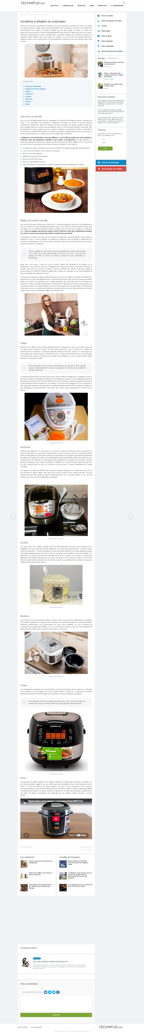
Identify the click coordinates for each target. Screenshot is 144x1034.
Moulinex (29, 99)
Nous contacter (23, 1027)
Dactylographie (27, 847)
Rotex (28, 104)
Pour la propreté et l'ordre (112, 21)
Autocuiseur (107, 66)
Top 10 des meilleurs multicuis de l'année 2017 (50, 962)
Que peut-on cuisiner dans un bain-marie (113, 85)
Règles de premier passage (35, 89)
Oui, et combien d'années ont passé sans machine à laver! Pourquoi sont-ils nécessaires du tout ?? (111, 111)
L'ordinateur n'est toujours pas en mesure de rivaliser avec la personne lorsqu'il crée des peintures (80, 875)
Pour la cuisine (34, 15)
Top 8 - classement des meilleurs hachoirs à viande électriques (113, 75)
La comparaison (117, 5)
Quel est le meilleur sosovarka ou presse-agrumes (40, 873)
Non (104, 142)
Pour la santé (107, 36)
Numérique (106, 31)
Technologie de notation (112, 169)
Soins (91, 5)
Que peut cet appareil (33, 86)
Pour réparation (108, 46)
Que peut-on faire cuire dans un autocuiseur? (114, 63)
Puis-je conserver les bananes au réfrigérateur (40, 862)
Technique (23, 15)
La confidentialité (36, 1027)
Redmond (29, 94)
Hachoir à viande (109, 79)
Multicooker (46, 15)
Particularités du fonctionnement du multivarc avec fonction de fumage (40, 886)
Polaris (28, 102)
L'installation (67, 5)
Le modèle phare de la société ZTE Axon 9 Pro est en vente (80, 885)
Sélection (54, 5)
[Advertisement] (48, 920)
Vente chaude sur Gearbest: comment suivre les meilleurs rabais (78, 862)
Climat (104, 26)
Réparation (102, 5)
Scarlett (28, 96)
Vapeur (106, 88)
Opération (81, 5)
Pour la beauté (107, 41)
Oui (104, 139)
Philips (28, 91)
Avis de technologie (110, 162)
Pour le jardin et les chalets (112, 51)
